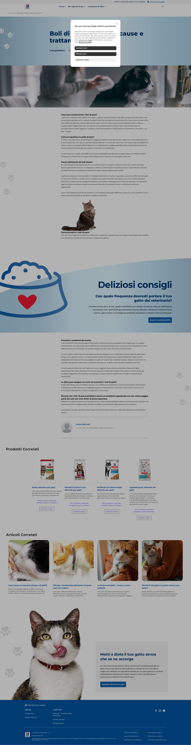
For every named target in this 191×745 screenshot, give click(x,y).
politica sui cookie (85, 42)
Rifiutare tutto (81, 54)
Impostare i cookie (82, 60)
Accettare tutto (81, 48)
